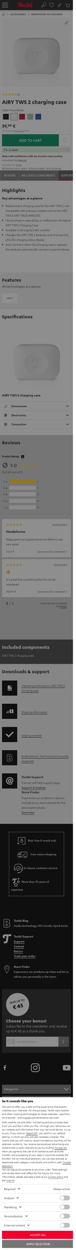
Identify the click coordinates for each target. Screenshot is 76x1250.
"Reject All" (32, 1133)
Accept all (38, 1235)
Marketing (10, 1207)
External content (14, 1225)
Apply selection (38, 1244)
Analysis (9, 1198)
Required (9, 1189)
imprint (10, 1180)
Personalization (13, 1216)
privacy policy (55, 1176)
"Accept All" (60, 1147)
